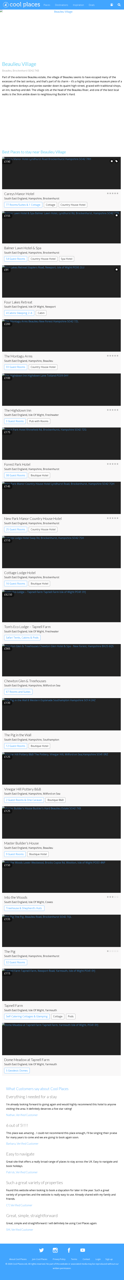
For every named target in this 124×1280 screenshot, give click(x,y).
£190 (7, 161)
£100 (7, 378)
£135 (7, 919)
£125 (7, 757)
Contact (86, 1259)
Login (98, 1259)
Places (47, 4)
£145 (7, 486)
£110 (7, 540)
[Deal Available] (116, 161)
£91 (6, 270)
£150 (7, 865)
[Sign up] (110, 4)
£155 (7, 216)
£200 (7, 324)
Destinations (61, 4)
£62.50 (8, 594)
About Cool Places (17, 1259)
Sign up (109, 1259)
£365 (7, 648)
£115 (7, 973)
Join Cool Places (39, 1259)
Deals (92, 4)
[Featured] (112, 161)
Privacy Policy (59, 1259)
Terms (74, 1259)
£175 (7, 432)
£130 (7, 703)
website (64, 1264)
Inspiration (78, 4)
